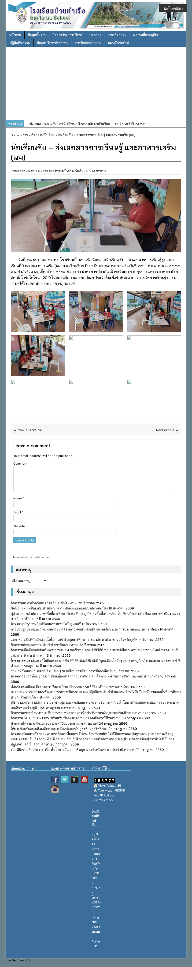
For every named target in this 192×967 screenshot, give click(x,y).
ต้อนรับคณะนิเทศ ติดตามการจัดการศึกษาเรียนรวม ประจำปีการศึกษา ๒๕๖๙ (65, 686)
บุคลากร (95, 35)
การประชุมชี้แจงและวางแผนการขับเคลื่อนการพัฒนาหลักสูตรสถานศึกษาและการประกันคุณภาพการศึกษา (85, 629)
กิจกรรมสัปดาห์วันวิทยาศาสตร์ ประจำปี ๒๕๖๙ (85, 124)
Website (19, 526)
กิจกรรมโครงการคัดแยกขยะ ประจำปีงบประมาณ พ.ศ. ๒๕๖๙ (54, 723)
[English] (13, 777)
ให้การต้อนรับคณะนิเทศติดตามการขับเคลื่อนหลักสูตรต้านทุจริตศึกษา (59, 728)
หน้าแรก (15, 35)
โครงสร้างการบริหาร (68, 35)
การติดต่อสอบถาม (88, 43)
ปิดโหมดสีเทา (173, 8)
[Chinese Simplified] (30, 777)
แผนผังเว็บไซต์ (118, 43)
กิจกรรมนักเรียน (74, 170)
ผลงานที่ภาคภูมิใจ (145, 35)
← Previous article (27, 429)
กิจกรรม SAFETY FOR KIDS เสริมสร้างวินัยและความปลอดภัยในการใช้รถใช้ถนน (66, 718)
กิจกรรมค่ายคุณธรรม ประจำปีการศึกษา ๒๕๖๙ (45, 645)
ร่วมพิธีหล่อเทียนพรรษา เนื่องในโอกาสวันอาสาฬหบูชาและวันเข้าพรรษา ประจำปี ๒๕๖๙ (72, 749)
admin (57, 170)
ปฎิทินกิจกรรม (20, 43)
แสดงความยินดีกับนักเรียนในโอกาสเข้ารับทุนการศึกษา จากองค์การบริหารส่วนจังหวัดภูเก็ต (74, 639)
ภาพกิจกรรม (117, 35)
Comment (20, 463)
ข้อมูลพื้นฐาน (37, 35)
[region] (96, 85)
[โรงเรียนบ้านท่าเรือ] (96, 15)
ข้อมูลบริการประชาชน (52, 43)
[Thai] (19, 777)
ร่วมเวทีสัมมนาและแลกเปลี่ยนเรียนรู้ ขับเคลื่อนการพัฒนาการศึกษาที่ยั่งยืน (62, 671)
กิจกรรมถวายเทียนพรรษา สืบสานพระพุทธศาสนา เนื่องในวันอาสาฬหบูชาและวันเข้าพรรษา (74, 713)
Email (17, 512)
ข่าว (25, 135)
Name (18, 498)
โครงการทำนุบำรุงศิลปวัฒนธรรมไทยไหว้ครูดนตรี (46, 624)
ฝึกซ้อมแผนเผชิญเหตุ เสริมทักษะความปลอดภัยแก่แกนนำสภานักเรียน (59, 608)
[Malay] (24, 777)
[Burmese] (35, 777)
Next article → (167, 429)
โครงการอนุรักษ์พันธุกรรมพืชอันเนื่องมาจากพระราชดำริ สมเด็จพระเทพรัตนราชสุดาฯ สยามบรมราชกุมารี (85, 676)
